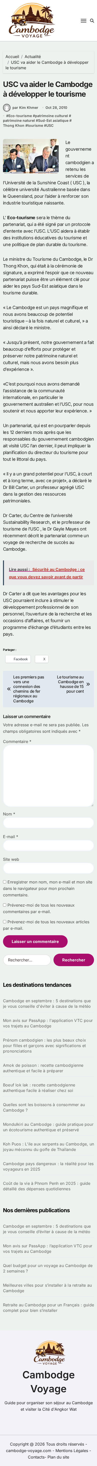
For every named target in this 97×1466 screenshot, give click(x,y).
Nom (9, 813)
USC (49, 125)
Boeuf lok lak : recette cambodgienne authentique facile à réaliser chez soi (39, 1087)
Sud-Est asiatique (53, 120)
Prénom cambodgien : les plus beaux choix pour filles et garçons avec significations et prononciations (44, 1046)
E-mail (10, 836)
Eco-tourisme (20, 116)
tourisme (35, 125)
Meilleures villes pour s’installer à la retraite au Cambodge (47, 1288)
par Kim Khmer (25, 107)
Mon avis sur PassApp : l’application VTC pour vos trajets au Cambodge (47, 1248)
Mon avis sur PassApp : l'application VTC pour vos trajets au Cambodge (48, 1023)
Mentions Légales (72, 1450)
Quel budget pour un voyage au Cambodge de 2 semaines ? (48, 1268)
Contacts (36, 1457)
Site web (11, 859)
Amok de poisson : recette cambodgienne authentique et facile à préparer (43, 1068)
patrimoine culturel (51, 116)
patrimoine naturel (19, 120)
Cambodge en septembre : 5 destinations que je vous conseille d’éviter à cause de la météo (47, 1229)
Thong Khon (13, 125)
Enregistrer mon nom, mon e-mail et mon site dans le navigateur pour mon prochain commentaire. (47, 888)
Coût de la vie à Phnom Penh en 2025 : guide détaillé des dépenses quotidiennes (47, 1186)
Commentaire (17, 741)
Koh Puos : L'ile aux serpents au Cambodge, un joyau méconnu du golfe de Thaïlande (48, 1146)
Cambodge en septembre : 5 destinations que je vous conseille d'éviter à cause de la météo (47, 1003)
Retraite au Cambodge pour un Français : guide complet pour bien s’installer (48, 1307)
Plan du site (58, 1457)
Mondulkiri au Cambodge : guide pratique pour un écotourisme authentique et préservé (48, 1127)
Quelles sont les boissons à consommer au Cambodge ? (44, 1107)
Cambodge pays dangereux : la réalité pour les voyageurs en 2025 (48, 1166)
